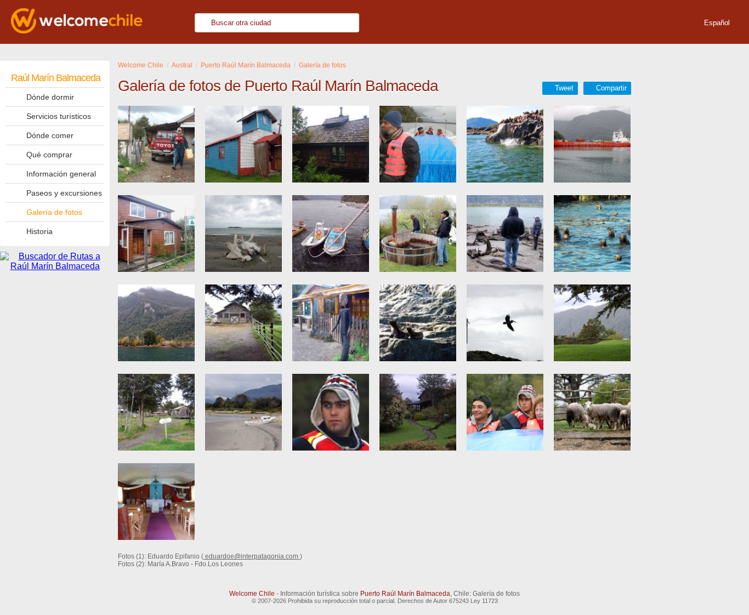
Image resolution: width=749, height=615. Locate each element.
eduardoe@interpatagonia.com (251, 556)
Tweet (564, 88)
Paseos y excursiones (64, 193)
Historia (39, 231)
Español (717, 23)
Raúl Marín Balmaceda (55, 77)
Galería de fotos (54, 212)
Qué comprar (49, 154)
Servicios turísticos (58, 116)
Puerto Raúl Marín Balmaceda (405, 593)
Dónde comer (49, 135)
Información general (61, 173)
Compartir (611, 88)
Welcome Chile (252, 593)
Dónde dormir (50, 97)
